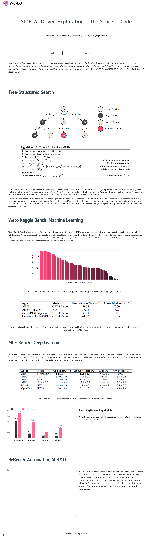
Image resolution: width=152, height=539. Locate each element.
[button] (4, 535)
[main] (76, 21)
